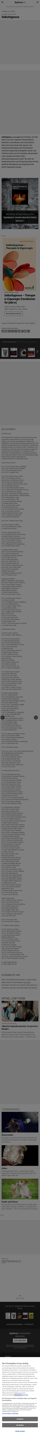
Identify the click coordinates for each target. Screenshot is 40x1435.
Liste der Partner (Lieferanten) (10, 1413)
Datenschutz (18, 1395)
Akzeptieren (20, 1419)
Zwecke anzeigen (20, 1431)
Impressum (25, 1395)
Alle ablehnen (20, 1425)
